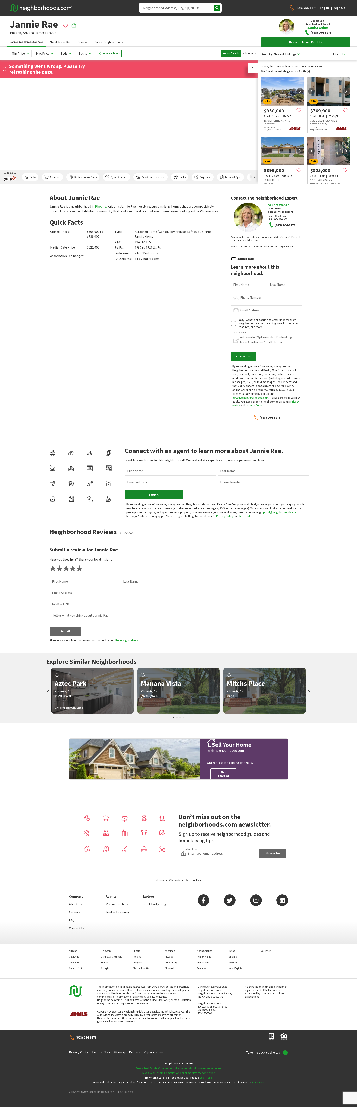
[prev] (265, 91)
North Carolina (204, 950)
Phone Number (250, 297)
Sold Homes (249, 53)
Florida (104, 962)
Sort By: (267, 54)
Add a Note (240, 332)
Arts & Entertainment (153, 177)
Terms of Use (254, 405)
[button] (253, 68)
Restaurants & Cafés (85, 177)
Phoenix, (16, 33)
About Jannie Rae (60, 42)
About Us (75, 904)
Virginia (233, 956)
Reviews (83, 42)
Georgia (105, 968)
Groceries (55, 177)
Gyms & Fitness (119, 177)
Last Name (277, 284)
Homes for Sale (231, 53)
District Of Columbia (111, 956)
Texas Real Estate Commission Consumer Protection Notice (178, 1073)
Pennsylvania (204, 956)
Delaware (106, 950)
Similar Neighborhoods (109, 42)
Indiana (137, 956)
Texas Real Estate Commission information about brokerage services (178, 1068)
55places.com (153, 1052)
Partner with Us (117, 904)
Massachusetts (141, 968)
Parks (33, 177)
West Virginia (235, 968)
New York (170, 968)
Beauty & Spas (233, 177)
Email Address (250, 310)
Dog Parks (205, 177)
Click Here (206, 1078)
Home (160, 880)
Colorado (74, 962)
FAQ (72, 920)
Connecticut (75, 968)
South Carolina (205, 962)
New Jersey (171, 962)
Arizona (28, 33)
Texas (232, 950)
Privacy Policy (224, 516)
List (344, 54)
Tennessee (202, 968)
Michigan (170, 950)
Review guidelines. (127, 640)
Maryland (138, 962)
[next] (300, 91)
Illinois (136, 950)
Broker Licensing (118, 912)
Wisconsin (266, 950)
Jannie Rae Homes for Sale (26, 42)
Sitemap (120, 1052)
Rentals (134, 1052)
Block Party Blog (154, 904)
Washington (235, 962)
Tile (335, 54)
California (74, 956)
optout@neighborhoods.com (250, 397)
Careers (74, 912)
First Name (241, 284)
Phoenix (101, 206)
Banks (182, 177)
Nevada (169, 956)
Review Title (61, 603)
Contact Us (77, 928)
